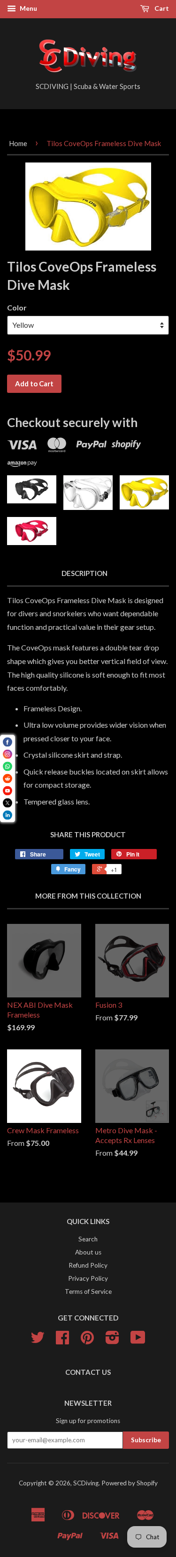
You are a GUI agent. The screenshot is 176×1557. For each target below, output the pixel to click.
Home (18, 143)
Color (17, 307)
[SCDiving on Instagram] (112, 1340)
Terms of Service (88, 1291)
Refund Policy (88, 1265)
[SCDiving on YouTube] (137, 1340)
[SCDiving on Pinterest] (87, 1340)
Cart (161, 8)
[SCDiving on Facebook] (62, 1340)
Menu (27, 8)
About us (88, 1252)
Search (88, 1239)
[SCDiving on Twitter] (38, 1340)
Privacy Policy (88, 1278)
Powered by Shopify (129, 1483)
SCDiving (86, 1483)
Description (84, 573)
